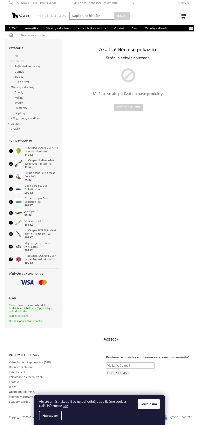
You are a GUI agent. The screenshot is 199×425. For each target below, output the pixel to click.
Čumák (19, 71)
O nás (13, 387)
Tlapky (19, 76)
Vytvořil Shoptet (180, 417)
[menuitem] (12, 28)
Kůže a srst (22, 82)
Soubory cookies (19, 401)
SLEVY (14, 56)
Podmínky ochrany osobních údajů (31, 397)
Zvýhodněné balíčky (27, 66)
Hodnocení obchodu (22, 367)
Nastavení (50, 416)
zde (65, 406)
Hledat (122, 15)
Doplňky (20, 113)
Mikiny (19, 97)
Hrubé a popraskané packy (25, 320)
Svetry (19, 102)
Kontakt (14, 382)
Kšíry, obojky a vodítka (25, 118)
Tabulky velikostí (19, 372)
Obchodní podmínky (22, 392)
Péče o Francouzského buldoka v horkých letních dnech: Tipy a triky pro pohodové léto (32, 307)
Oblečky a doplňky (23, 87)
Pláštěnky (21, 108)
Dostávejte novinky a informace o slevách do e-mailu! (147, 357)
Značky (15, 128)
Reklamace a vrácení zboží (26, 377)
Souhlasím (149, 404)
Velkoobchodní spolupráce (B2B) (96, 3)
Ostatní (15, 123)
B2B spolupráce (19, 315)
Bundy (19, 92)
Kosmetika (17, 61)
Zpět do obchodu (128, 107)
